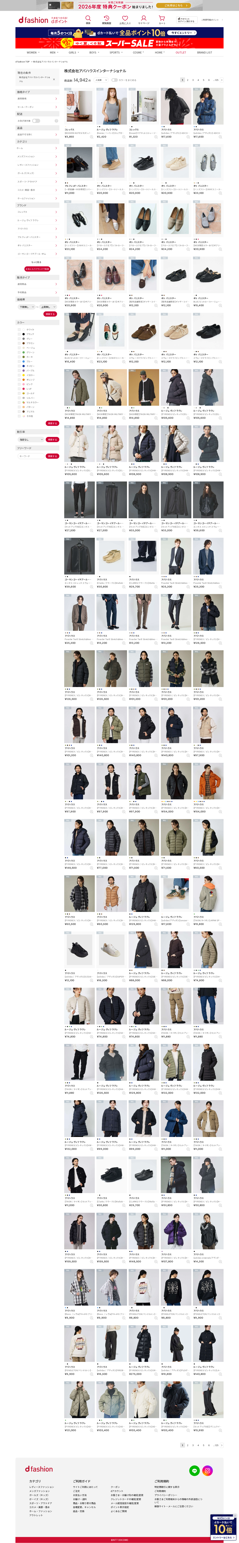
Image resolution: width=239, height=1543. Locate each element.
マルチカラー (33, 402)
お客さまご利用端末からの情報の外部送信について (178, 1500)
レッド (29, 388)
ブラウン (30, 343)
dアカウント (117, 1491)
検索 (88, 23)
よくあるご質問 (119, 1511)
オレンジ (31, 379)
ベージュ (31, 347)
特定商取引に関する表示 (166, 1487)
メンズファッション (26, 156)
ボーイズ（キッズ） (39, 1499)
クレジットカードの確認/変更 (126, 1499)
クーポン (115, 1487)
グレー (30, 338)
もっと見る (36, 262)
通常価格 (22, 98)
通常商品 (22, 284)
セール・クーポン (26, 106)
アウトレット (36, 1515)
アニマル (31, 411)
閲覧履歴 (106, 23)
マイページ (143, 23)
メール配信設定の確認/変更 (125, 1503)
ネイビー (31, 365)
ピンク (30, 384)
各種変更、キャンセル (84, 1507)
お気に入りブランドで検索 (37, 268)
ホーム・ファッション (40, 1511)
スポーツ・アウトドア (27, 181)
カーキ (30, 356)
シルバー (31, 397)
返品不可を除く (25, 134)
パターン (31, 406)
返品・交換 (78, 1511)
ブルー (30, 361)
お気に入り (125, 23)
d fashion (33, 19)
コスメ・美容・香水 (26, 189)
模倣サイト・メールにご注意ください (173, 1506)
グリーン (31, 352)
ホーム (20, 148)
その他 (30, 416)
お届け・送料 (80, 1499)
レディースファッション (28, 164)
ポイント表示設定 (120, 1507)
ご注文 (76, 1491)
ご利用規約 (160, 1491)
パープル (31, 370)
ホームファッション (26, 198)
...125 (216, 79)
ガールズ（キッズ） (26, 173)
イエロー (31, 375)
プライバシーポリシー (165, 1495)
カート (162, 23)
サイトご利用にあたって (85, 1487)
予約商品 (22, 292)
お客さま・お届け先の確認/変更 (127, 1495)
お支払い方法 (80, 1495)
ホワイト (30, 329)
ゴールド (31, 393)
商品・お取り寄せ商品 (84, 1503)
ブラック (30, 334)
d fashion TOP (22, 61)
